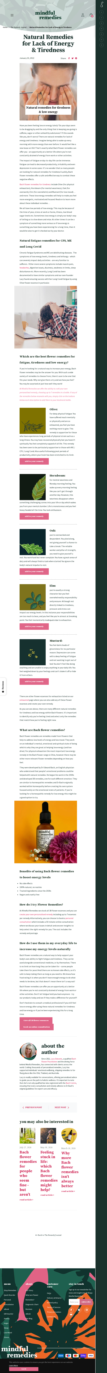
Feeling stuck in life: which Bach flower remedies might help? (49, 1171)
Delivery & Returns (54, 1298)
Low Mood (8, 1332)
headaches (24, 267)
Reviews (29, 1309)
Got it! (23, 1369)
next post (60, 1107)
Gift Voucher (8, 1314)
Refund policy (52, 1302)
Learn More (13, 1365)
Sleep (6, 1328)
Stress (6, 1337)
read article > (26, 1199)
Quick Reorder (9, 1295)
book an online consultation (36, 1027)
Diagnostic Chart (32, 1304)
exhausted (24, 700)
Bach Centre (71, 1083)
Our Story (29, 1290)
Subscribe (86, 1302)
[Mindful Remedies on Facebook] (71, 1310)
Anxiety (7, 1318)
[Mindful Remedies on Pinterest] (79, 1310)
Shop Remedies (10, 1290)
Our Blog (29, 1318)
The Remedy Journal (18, 27)
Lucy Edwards (56, 1059)
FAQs (49, 1293)
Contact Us (51, 1317)
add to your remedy (34, 461)
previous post (33, 1107)
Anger (6, 1323)
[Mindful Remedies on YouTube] (71, 1314)
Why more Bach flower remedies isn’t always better (70, 1170)
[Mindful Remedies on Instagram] (86, 1310)
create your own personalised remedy (36, 914)
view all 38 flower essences (36, 1020)
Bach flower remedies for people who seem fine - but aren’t (28, 1173)
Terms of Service (53, 1307)
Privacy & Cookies (54, 1312)
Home (5, 27)
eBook (6, 1309)
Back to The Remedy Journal (49, 1235)
